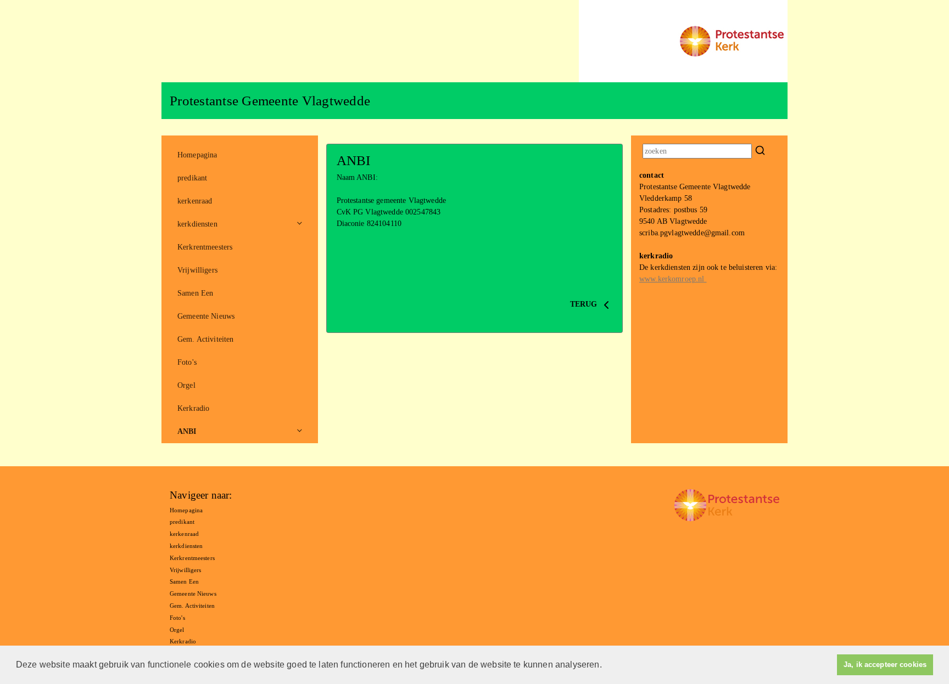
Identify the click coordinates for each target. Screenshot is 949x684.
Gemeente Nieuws (206, 316)
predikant (192, 178)
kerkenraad (194, 201)
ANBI (187, 431)
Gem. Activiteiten (205, 339)
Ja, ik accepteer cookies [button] (885, 665)
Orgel (186, 385)
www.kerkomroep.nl (673, 279)
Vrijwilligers (197, 270)
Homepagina (197, 155)
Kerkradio (193, 408)
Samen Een (195, 293)
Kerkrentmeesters (204, 247)
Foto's (187, 362)
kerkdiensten (197, 224)
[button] (605, 666)
